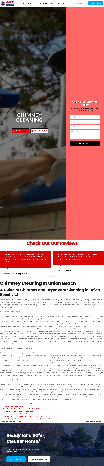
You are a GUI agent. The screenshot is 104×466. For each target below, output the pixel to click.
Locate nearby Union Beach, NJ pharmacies (19, 411)
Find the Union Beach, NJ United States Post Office (21, 409)
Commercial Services (46, 3)
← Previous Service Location (10, 421)
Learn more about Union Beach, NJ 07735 (18, 404)
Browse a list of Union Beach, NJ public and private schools (25, 416)
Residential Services (26, 3)
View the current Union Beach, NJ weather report (21, 414)
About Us (61, 3)
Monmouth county (31, 419)
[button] (50, 276)
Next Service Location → (95, 421)
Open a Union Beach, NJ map (14, 406)
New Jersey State (46, 419)
